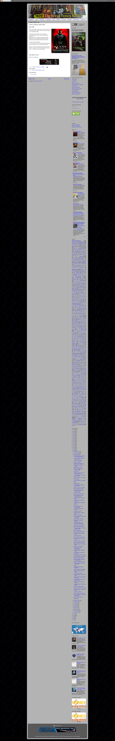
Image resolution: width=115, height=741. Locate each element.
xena (72, 423)
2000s (83, 245)
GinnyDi (75, 309)
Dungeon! (73, 295)
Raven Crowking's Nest (77, 152)
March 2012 (76, 609)
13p (81, 244)
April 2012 (76, 607)
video (75, 409)
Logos (53, 19)
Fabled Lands (75, 142)
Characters (42, 19)
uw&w (79, 404)
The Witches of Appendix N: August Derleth (81, 646)
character (74, 269)
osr (72, 359)
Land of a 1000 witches (79, 328)
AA (85, 248)
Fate (85, 300)
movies (33, 70)
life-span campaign (80, 330)
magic (81, 333)
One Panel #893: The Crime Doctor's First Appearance (81, 194)
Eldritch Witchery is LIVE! (81, 637)
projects (73, 363)
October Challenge (38, 70)
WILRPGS (78, 416)
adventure (73, 252)
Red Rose (83, 366)
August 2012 (76, 601)
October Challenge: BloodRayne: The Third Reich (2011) (79, 456)
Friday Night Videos (77, 304)
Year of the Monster (82, 423)
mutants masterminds (76, 345)
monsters (81, 341)
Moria (79, 343)
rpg (78, 370)
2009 (74, 616)
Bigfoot (74, 260)
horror (81, 316)
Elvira (83, 297)
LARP (78, 329)
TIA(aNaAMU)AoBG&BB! (75, 398)
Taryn (85, 391)
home (77, 316)
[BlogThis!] (30, 68)
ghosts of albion (82, 308)
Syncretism (73, 390)
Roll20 (75, 370)
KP (72, 328)
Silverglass (80, 378)
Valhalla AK (79, 405)
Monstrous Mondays (75, 83)
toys (85, 399)
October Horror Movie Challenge (77, 84)
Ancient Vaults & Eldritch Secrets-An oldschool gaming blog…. (78, 174)
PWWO (73, 364)
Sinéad (85, 378)
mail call (82, 334)
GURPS (73, 311)
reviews (84, 368)
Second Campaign (75, 375)
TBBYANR (76, 392)
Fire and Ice (77, 302)
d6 (74, 281)
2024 (74, 432)
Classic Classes (84, 273)
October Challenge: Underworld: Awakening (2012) (79, 560)
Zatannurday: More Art (77, 511)
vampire (43, 70)
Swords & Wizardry (80, 389)
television (74, 393)
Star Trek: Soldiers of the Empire (81, 133)
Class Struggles (76, 272)
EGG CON (77, 296)
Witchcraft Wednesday (77, 418)
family (83, 299)
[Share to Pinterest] (34, 68)
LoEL (79, 331)
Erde (84, 298)
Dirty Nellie (84, 286)
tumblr (74, 402)
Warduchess (83, 410)
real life (78, 366)
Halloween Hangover (83, 311)
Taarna (78, 390)
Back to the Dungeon (77, 530)
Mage (77, 333)
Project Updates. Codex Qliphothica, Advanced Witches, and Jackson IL (78, 57)
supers (74, 388)
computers (81, 278)
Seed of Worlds (76, 203)
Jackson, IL (74, 81)
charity (73, 270)
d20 (85, 280)
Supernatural (84, 387)
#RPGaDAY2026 (74, 244)
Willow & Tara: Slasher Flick (78, 546)
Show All (85, 236)
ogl (82, 353)
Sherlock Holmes (74, 378)
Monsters (58, 19)
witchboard (83, 417)
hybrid (79, 318)
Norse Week (79, 351)
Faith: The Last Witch (77, 591)
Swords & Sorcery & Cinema (77, 88)
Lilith (85, 330)
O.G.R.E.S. (77, 352)
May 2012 (76, 606)
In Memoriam (82, 319)
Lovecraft (74, 332)
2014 (74, 447)
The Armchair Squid (77, 131)
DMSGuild (78, 287)
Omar (78, 354)
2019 (74, 440)
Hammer (75, 312)
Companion (74, 278)
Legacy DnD (83, 329)
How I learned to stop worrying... (79, 537)
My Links (64, 19)
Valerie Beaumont (74, 405)
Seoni (81, 375)
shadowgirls (73, 377)
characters (82, 269)
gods (83, 309)
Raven (73, 365)
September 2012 (77, 600)
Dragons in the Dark (81, 143)
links (74, 331)
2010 (74, 615)
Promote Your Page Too (75, 108)
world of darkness (83, 421)
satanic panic (83, 372)
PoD (79, 362)
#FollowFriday (74, 243)
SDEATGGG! (73, 374)
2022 (74, 435)
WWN (81, 422)
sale (79, 372)
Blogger (78, 736)
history (84, 314)
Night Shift (75, 350)
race (84, 364)
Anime (83, 253)
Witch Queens (76, 19)
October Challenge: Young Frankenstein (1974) (78, 496)
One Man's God (74, 85)
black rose (84, 260)
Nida (85, 349)
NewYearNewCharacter (76, 349)
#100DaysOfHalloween (76, 240)
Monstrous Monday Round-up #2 (79, 561)
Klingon (84, 327)
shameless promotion (81, 377)
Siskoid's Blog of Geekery (78, 192)
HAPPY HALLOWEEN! (78, 460)
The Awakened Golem (77, 535)
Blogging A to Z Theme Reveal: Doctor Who (81, 654)
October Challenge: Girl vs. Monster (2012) (78, 507)
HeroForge (81, 313)
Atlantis (77, 255)
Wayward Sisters (74, 412)
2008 (74, 618)
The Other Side (74, 106)
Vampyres (74, 408)
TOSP (79, 399)
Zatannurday (81, 424)
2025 (74, 431)
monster (73, 341)
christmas (80, 271)
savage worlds (76, 373)
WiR (81, 416)
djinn (73, 287)
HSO (73, 317)
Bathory (82, 258)
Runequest (81, 371)
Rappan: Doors (75, 185)
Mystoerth (70, 19)
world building (75, 421)
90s (72, 248)
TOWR (82, 399)
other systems (83, 359)
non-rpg (84, 350)
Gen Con (75, 308)
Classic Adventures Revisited (76, 273)
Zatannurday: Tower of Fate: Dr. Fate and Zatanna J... (79, 473)
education (73, 296)
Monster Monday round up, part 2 (79, 593)
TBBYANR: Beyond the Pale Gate (80, 554)
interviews (84, 320)
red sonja (73, 367)
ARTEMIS (83, 254)
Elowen (75, 297)
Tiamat (82, 398)
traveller (74, 400)
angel (80, 253)
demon (84, 283)
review (79, 368)
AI (73, 253)
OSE (83, 358)
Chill (75, 271)
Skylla (73, 380)
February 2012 (76, 610)
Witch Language (78, 417)
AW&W (84, 255)
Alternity (76, 253)
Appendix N (74, 254)
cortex (80, 279)
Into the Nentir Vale (76, 321)
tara (78, 391)
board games (78, 263)
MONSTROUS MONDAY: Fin (79, 463)
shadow (85, 375)
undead (84, 402)
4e (81, 246)
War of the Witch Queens (76, 92)
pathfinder (79, 360)
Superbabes (73, 387)
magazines (73, 333)
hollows (73, 316)
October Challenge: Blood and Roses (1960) (79, 485)
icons (74, 319)
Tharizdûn (82, 393)
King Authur (80, 327)
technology (82, 392)
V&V (83, 404)
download (83, 288)
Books (36, 19)
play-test (75, 362)
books (85, 263)
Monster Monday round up (78, 597)
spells (78, 382)
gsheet (84, 310)
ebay (78, 295)
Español (73, 299)
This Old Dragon (75, 91)
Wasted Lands (80, 411)
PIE (78, 361)
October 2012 (76, 454)
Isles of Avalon (75, 322)
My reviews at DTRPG (76, 124)
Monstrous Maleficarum (75, 342)
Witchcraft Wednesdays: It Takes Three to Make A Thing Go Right (81, 689)
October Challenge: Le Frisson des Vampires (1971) (80, 528)
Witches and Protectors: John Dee (80, 477)
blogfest (75, 262)
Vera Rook (79, 408)
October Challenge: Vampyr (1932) (80, 556)
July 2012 (76, 603)
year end (76, 423)
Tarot (82, 391)
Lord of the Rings (83, 331)
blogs (81, 262)
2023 (74, 434)
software (81, 380)
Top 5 (76, 399)
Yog (72, 424)
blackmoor (75, 261)
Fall (80, 299)
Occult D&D (82, 352)
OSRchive (77, 359)
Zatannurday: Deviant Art (78, 573)
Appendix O (31, 19)
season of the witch (80, 374)
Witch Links (83, 19)
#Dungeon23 (81, 241)
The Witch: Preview (77, 492)
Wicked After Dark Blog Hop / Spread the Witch (79, 491)
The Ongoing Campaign (77, 212)
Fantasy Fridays (79, 300)
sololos (71, 736)
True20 (85, 401)
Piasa (76, 361)
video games (81, 409)
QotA (77, 364)
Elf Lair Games (83, 296)
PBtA (84, 360)
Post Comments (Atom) (38, 81)
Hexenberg (79, 314)
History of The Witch (77, 462)
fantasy (73, 300)
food (84, 302)
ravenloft (78, 365)
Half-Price (77, 311)
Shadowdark (82, 376)
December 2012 (77, 451)
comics (84, 276)
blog (85, 261)
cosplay (84, 279)
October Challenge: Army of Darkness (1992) (78, 469)
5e (85, 246)
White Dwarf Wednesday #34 (79, 586)
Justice (73, 326)
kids (72, 327)
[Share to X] (32, 68)
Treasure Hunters (74, 401)
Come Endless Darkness (76, 276)
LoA (76, 331)
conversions (74, 279)
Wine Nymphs (76, 598)
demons (75, 285)
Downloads (48, 19)
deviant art (76, 286)
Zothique (73, 425)
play (85, 361)
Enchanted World (74, 298)
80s (83, 247)
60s (74, 247)
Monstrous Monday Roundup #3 (79, 531)
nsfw (73, 352)
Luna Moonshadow (82, 332)
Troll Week (80, 401)
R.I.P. (81, 364)
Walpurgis (77, 410)
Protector (76, 363)
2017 (74, 443)
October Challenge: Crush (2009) (79, 480)
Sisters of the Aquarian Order (77, 379)
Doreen (80, 288)
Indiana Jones (80, 320)
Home (49, 78)
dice (80, 286)
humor (78, 317)
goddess (79, 309)
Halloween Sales (76, 483)
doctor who (74, 288)
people (73, 361)
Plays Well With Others (76, 87)
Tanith (75, 391)
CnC (74, 274)
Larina (73, 329)
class (85, 271)
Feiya (72, 302)
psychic (81, 363)
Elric (80, 297)
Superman (78, 387)
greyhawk (78, 310)
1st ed (77, 245)
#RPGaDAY (81, 243)
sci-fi (82, 373)
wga (76, 413)
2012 (74, 450)
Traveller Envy (81, 400)
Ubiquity (80, 402)
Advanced (74, 251)
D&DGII (81, 280)
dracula (77, 289)
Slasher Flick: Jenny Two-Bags (79, 487)
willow (73, 416)
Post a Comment (33, 74)
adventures (79, 252)
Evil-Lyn (77, 299)
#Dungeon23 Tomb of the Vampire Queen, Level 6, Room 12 (81, 672)
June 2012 (76, 604)
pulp (84, 363)
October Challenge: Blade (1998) (79, 569)
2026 (74, 429)
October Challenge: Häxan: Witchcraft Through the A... (79, 523)
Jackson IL (82, 322)
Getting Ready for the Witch (78, 518)
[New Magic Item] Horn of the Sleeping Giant (77, 176)
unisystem (76, 403)
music (83, 344)
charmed (77, 270)
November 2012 (77, 453)
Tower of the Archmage (77, 184)
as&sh (73, 255)
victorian (84, 408)
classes (83, 272)
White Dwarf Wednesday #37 (79, 488)
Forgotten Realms (75, 303)
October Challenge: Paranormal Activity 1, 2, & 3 (79, 459)
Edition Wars (83, 295)
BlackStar (80, 261)
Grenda (73, 310)
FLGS (81, 302)
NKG (81, 350)
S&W (76, 372)
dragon (83, 289)
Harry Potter (80, 312)
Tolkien (73, 399)
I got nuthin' (84, 318)
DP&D (73, 289)
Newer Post (32, 78)
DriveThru (74, 294)
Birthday (79, 260)
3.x (78, 246)
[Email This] (29, 68)
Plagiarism (81, 361)
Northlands (84, 351)
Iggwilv (77, 319)
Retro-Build (83, 367)
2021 (74, 437)
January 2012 (76, 612)
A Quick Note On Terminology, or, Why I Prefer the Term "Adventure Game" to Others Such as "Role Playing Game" (78, 214)
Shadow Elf (75, 376)
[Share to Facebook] (33, 68)
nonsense (75, 351)
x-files (84, 422)
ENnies (80, 298)
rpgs (77, 371)
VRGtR (73, 410)
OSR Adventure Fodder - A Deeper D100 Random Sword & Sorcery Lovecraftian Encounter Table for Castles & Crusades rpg (79, 227)
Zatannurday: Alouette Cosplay (79, 542)
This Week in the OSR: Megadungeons (78, 548)
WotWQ (74, 422)
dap (83, 281)
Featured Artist (74, 79)
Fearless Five (75, 301)
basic (81, 257)
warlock (73, 411)
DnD (83, 287)
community (78, 277)
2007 (74, 619)
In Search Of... (74, 80)
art (78, 254)
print (83, 362)
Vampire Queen (77, 406)
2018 (74, 441)
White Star (78, 414)
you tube (76, 424)
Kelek (77, 326)
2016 (74, 444)
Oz (74, 360)
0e (78, 244)
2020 (74, 438)
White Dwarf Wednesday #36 (79, 526)
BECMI (78, 259)
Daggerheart (78, 281)
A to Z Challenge (78, 248)
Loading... (73, 120)
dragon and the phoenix (76, 290)
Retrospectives (76, 471)
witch (84, 416)
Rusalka (75, 565)
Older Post (66, 78)
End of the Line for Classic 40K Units (81, 164)
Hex (85, 313)
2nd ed (73, 246)
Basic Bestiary (75, 258)
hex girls (74, 314)
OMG (82, 354)
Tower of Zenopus (76, 162)
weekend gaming (80, 412)
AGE (85, 252)
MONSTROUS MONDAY (78, 467)
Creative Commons (76, 280)
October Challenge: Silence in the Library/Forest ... (79, 580)
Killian (76, 327)
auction (81, 255)
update (82, 403)
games (73, 307)
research (78, 367)
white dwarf (81, 413)
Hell (76, 313)
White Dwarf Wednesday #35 (79, 557)
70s (79, 247)
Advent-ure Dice (81, 251)
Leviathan (75, 330)
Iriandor (84, 321)
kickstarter (81, 326)
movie (83, 343)
